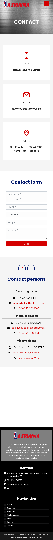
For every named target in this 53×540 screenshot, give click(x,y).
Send (26, 244)
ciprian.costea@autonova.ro (29, 352)
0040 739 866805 (29, 308)
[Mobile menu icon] (46, 3)
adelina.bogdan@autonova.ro (29, 328)
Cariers (10, 522)
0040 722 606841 (29, 333)
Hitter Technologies (34, 537)
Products (11, 511)
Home (9, 504)
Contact (10, 525)
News (9, 518)
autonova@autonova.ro (18, 484)
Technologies (13, 515)
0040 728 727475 (29, 357)
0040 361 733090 (14, 480)
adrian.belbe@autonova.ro (28, 303)
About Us (11, 508)
